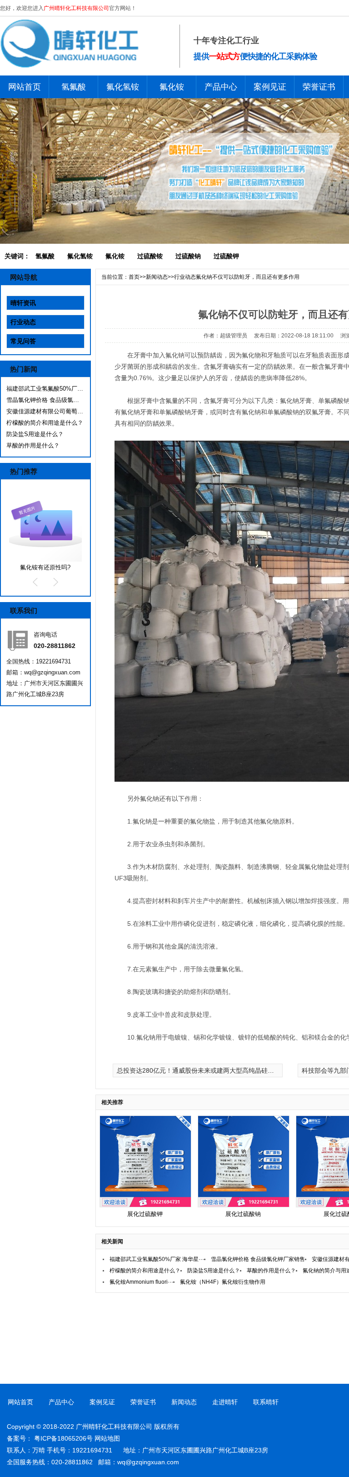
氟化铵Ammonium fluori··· (141, 1282)
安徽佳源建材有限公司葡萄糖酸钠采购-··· (45, 411)
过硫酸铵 (150, 256)
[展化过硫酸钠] (243, 1205)
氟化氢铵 (122, 86)
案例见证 (270, 86)
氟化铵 (172, 86)
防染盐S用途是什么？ (35, 434)
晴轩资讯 (23, 302)
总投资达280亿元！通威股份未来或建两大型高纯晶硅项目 (198, 1070)
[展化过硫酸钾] (145, 1205)
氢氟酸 (73, 86)
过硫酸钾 (226, 256)
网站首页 (24, 86)
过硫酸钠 (188, 256)
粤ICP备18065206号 (63, 1438)
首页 (134, 277)
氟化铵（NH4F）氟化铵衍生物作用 (222, 1282)
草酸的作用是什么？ (33, 445)
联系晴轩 (266, 1402)
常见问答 (23, 341)
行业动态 (23, 322)
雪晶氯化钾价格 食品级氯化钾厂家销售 (45, 400)
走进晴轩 (225, 1402)
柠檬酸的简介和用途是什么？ (44, 422)
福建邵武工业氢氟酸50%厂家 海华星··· (45, 388)
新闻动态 (157, 277)
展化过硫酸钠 (243, 1214)
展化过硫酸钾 (145, 1214)
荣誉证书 (319, 86)
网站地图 (107, 1438)
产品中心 (220, 86)
